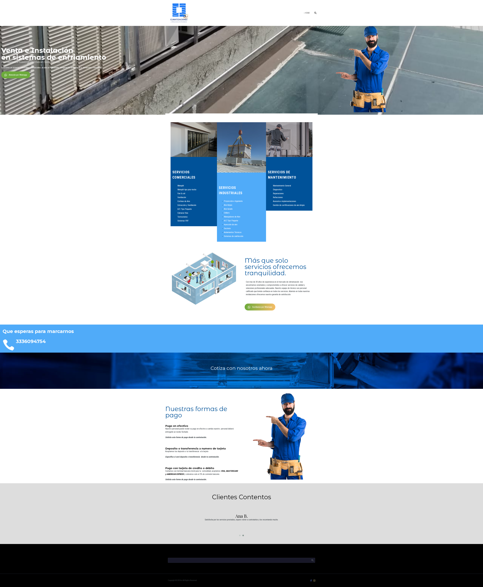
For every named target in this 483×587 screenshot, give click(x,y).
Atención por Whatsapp (18, 75)
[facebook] (311, 581)
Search (312, 560)
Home (307, 13)
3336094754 (31, 341)
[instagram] (314, 581)
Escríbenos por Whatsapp (262, 307)
